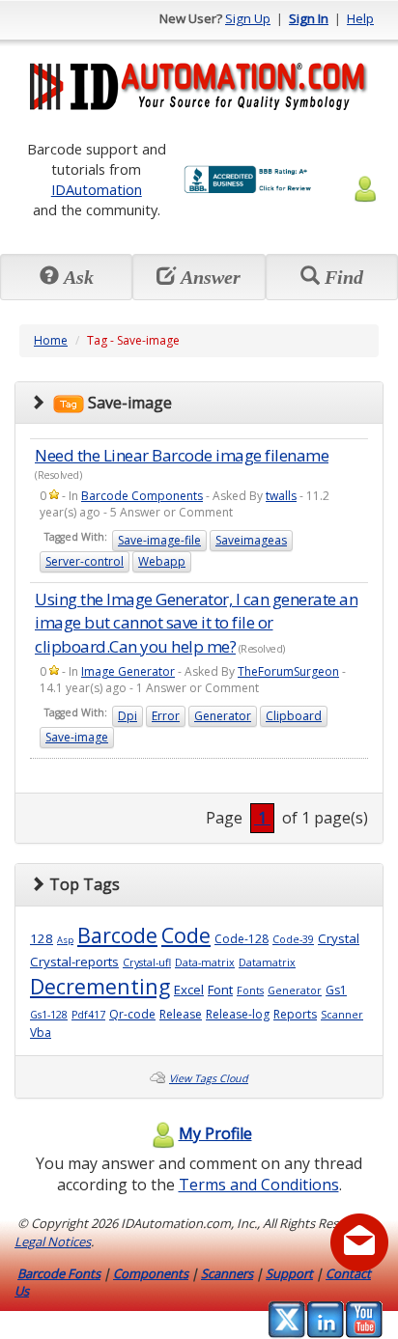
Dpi (127, 716)
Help (360, 18)
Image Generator (128, 671)
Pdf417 (88, 1014)
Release (180, 1014)
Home (51, 340)
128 (41, 938)
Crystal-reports (74, 961)
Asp (65, 940)
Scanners (227, 1273)
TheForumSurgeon (288, 671)
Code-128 (241, 939)
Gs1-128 (49, 1014)
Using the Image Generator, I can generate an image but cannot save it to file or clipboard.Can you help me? (196, 622)
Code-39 (293, 939)
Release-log (238, 1014)
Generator (222, 716)
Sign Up (247, 18)
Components (150, 1273)
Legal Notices (52, 1241)
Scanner (342, 1014)
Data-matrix (205, 962)
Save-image (76, 737)
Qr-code (132, 1014)
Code (186, 935)
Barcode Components (142, 496)
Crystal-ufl (147, 962)
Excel (189, 989)
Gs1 (336, 990)
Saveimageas (251, 540)
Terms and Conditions (259, 1184)
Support (289, 1273)
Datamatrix (267, 962)
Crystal (338, 938)
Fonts (250, 990)
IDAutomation (96, 189)
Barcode (117, 935)
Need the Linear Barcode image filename (181, 455)
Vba (40, 1032)
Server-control (84, 561)
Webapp (161, 561)
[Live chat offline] (359, 1242)
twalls (281, 496)
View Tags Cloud (208, 1078)
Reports (295, 1014)
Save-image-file (159, 540)
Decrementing (100, 986)
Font (220, 989)
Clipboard (294, 716)
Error (166, 716)
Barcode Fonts (58, 1273)
